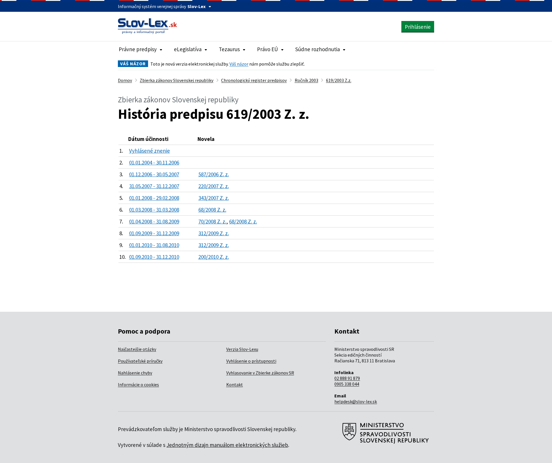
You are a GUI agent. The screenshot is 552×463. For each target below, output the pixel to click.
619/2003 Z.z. (338, 80)
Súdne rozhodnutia (317, 49)
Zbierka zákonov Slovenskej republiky (176, 80)
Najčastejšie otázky (137, 349)
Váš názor (238, 64)
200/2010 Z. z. (213, 256)
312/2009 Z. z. (213, 233)
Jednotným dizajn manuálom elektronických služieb (227, 444)
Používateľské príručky (140, 361)
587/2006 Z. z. (213, 174)
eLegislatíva (188, 49)
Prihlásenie (418, 26)
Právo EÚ (267, 49)
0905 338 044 (346, 384)
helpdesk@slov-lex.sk (355, 401)
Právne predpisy (138, 49)
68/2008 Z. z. (212, 209)
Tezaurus (229, 49)
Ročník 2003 (306, 80)
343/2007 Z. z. (213, 197)
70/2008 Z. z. (212, 221)
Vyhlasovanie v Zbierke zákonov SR (260, 373)
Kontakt (234, 384)
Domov (125, 80)
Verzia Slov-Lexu (242, 349)
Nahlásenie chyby (135, 373)
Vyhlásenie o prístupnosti (251, 361)
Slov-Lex (196, 6)
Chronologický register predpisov (254, 80)
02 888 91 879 (347, 378)
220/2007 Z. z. (213, 186)
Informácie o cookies (138, 384)
